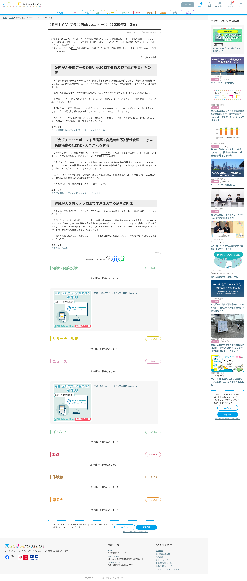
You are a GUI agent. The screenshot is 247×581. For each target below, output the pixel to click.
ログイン (124, 527)
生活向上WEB (113, 556)
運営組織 (159, 550)
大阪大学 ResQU (60, 248)
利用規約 (159, 557)
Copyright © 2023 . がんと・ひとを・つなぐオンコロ (104, 578)
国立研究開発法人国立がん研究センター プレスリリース (78, 130)
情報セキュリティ (163, 560)
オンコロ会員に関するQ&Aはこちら (135, 532)
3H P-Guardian (114, 562)
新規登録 (146, 527)
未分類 (11, 18)
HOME (5, 18)
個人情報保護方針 (163, 554)
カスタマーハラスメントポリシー (169, 569)
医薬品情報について (164, 566)
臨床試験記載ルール (164, 563)
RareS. (111, 550)
